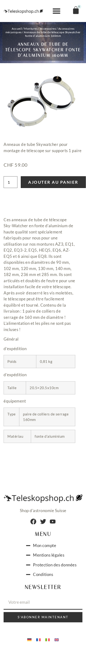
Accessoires (48, 28)
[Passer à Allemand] (29, 639)
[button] (56, 11)
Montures (31, 28)
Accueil (17, 28)
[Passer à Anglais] (56, 639)
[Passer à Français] (38, 639)
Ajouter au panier (53, 182)
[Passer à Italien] (47, 639)
